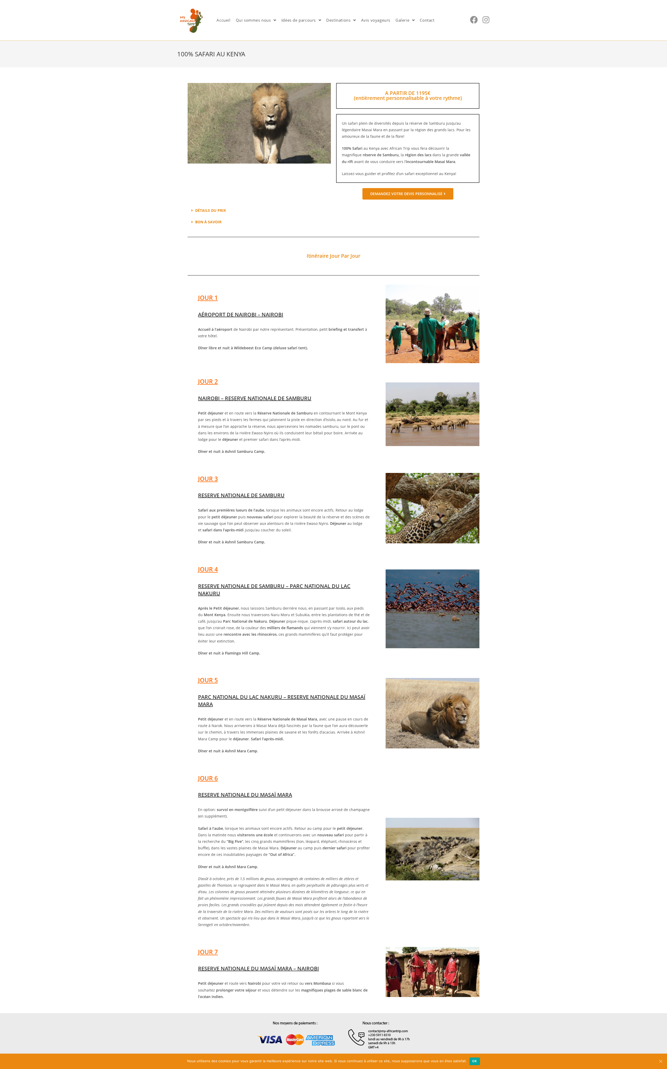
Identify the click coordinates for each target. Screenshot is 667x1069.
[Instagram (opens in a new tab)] (486, 20)
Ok (474, 1061)
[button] (407, 194)
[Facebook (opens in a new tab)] (474, 20)
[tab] (333, 210)
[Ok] (660, 1061)
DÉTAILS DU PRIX (210, 210)
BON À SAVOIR (208, 221)
